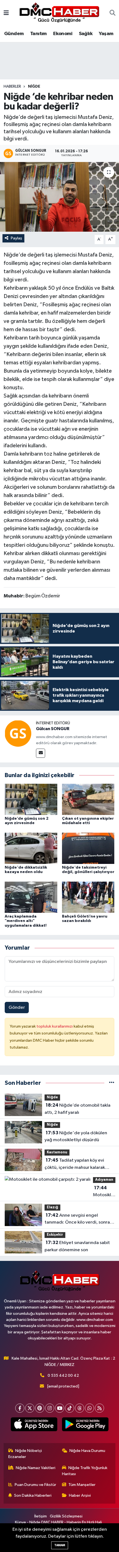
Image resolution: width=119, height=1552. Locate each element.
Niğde (34, 86)
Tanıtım (38, 33)
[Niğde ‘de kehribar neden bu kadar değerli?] (59, 197)
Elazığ (52, 1207)
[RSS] (99, 1408)
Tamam (59, 1545)
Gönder (17, 1007)
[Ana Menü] (6, 13)
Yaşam (106, 33)
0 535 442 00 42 (63, 1375)
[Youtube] (59, 1408)
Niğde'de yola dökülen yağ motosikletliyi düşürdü (76, 1136)
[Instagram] (49, 1408)
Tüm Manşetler (81, 1485)
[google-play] (85, 1425)
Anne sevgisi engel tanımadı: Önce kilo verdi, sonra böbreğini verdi (77, 1219)
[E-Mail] (40, 753)
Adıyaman (104, 1180)
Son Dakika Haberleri (32, 1495)
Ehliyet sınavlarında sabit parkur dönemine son (77, 1246)
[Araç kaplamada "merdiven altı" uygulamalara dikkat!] (31, 897)
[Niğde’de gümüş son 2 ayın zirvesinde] (31, 799)
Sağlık (85, 33)
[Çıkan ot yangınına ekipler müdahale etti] (88, 799)
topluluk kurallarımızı (55, 1026)
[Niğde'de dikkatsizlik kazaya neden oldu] (31, 848)
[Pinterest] (39, 1408)
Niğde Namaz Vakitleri (35, 1468)
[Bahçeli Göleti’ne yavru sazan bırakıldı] (88, 897)
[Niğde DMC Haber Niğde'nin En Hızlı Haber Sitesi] (59, 13)
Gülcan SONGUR (52, 729)
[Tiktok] (69, 1408)
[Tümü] (111, 1083)
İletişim (40, 1516)
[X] (29, 1408)
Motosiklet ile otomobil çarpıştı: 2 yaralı (104, 1192)
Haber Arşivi (80, 1495)
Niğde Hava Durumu (87, 1451)
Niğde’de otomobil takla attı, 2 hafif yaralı (77, 1109)
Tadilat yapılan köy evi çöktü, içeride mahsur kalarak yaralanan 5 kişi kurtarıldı (75, 1164)
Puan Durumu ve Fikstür (35, 1485)
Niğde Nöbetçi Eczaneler (25, 1454)
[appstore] (33, 1425)
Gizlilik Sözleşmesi (66, 1516)
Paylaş (16, 238)
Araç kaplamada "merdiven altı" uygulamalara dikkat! (25, 921)
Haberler (12, 86)
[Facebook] (19, 1408)
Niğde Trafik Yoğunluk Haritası (85, 1471)
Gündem (14, 33)
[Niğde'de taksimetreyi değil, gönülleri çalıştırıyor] (88, 848)
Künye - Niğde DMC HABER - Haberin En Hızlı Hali (58, 1522)
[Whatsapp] (89, 1408)
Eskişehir (55, 1235)
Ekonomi (62, 33)
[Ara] (112, 13)
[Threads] (79, 1408)
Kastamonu (57, 1152)
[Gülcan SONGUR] (18, 733)
